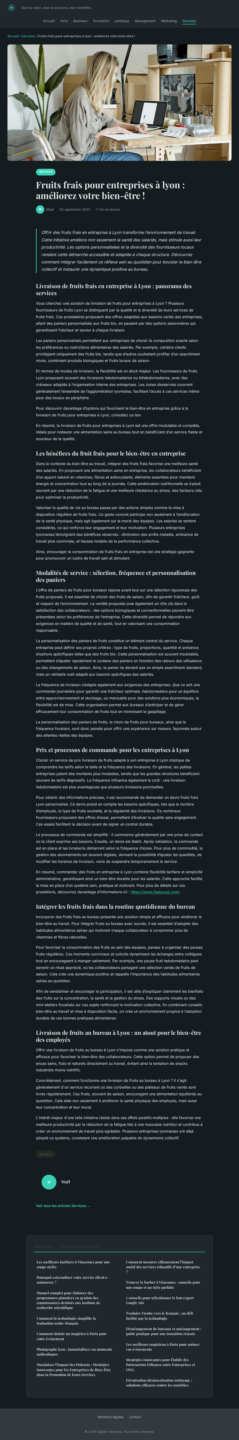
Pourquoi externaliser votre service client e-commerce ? (73, 1280)
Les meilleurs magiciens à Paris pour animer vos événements (163, 1347)
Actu (64, 21)
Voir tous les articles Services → (63, 1206)
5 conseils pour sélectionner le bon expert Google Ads (160, 1300)
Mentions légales (110, 1417)
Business (80, 21)
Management (145, 21)
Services (189, 21)
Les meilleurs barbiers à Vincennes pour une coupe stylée (73, 1264)
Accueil (49, 21)
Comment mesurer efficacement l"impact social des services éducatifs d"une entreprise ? (163, 1267)
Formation (101, 21)
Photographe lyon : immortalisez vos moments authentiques (74, 1351)
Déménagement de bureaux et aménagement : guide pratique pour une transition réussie (163, 1331)
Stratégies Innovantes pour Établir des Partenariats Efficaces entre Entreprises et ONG (160, 1364)
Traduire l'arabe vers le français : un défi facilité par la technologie (159, 1315)
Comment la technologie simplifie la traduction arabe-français (66, 1320)
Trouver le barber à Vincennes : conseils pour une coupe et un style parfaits (163, 1284)
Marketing (169, 21)
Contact (135, 1417)
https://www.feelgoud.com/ (155, 892)
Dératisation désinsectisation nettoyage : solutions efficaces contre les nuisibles (159, 1382)
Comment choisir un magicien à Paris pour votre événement (72, 1336)
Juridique (122, 21)
